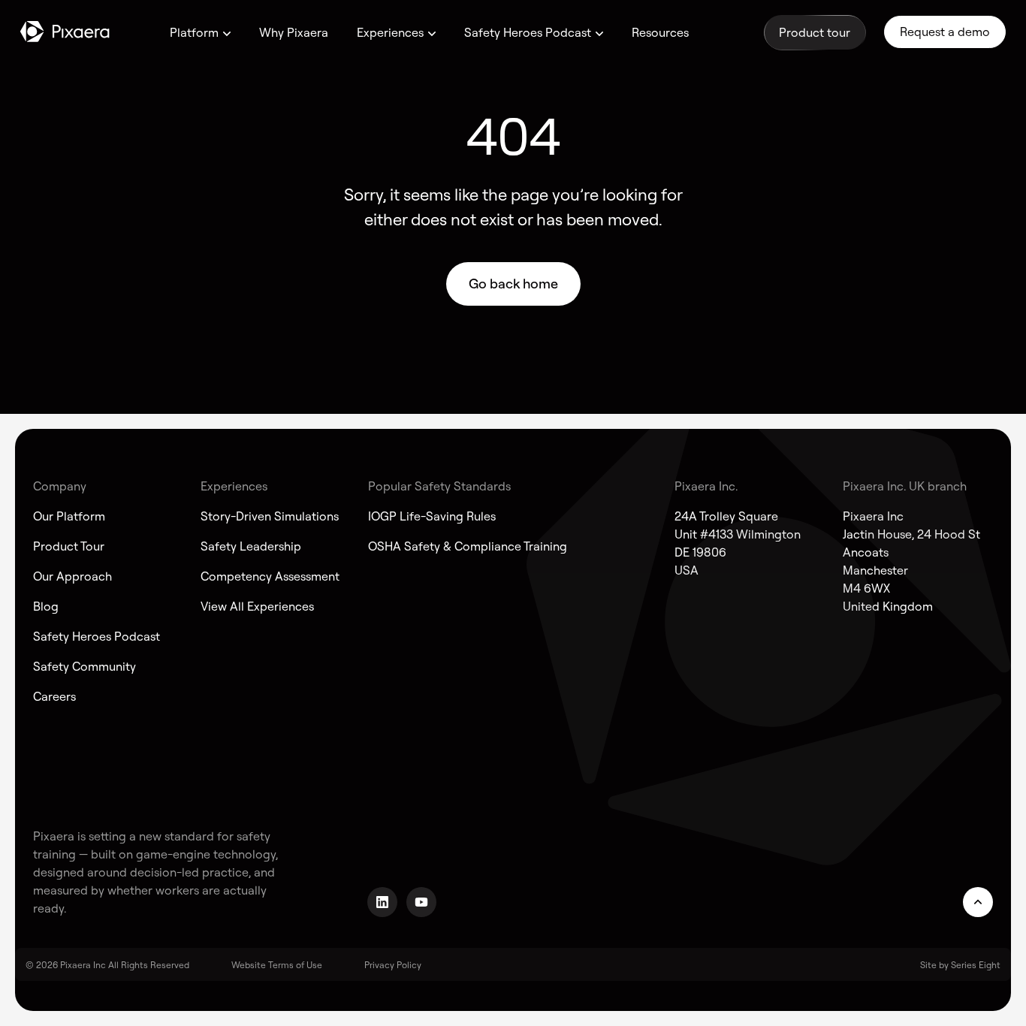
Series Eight (975, 964)
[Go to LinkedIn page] (382, 902)
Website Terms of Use (276, 964)
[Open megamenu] (227, 34)
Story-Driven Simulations (270, 516)
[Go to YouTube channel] (421, 902)
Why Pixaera (293, 32)
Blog (46, 606)
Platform (194, 32)
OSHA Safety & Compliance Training (467, 546)
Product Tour (68, 546)
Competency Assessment (270, 576)
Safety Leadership (251, 546)
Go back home (513, 283)
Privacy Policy (392, 964)
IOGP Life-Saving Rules (432, 516)
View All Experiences (257, 606)
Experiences (390, 32)
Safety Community (84, 666)
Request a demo (945, 31)
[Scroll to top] (978, 902)
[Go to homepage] (65, 31)
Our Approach (72, 576)
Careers (54, 696)
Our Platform (69, 516)
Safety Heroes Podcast (527, 32)
